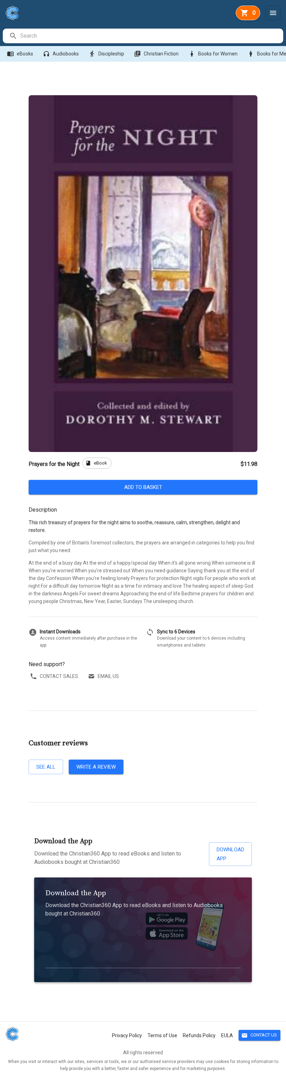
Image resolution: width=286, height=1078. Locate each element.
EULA (227, 1035)
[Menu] (273, 13)
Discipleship (106, 53)
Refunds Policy (199, 1035)
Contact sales (59, 676)
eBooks (20, 53)
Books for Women (213, 53)
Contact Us (259, 1035)
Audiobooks (61, 53)
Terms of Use (162, 1035)
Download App (230, 854)
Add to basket (143, 487)
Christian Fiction (156, 53)
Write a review (96, 767)
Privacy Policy (127, 1035)
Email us (108, 676)
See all (45, 767)
